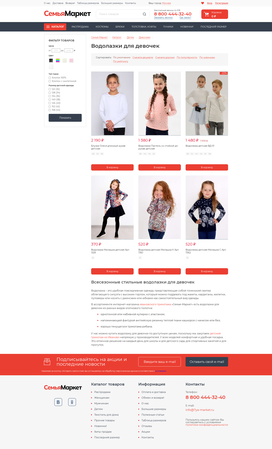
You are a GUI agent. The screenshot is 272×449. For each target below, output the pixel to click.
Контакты (130, 3)
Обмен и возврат (153, 398)
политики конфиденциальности (207, 424)
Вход (209, 3)
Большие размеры (112, 3)
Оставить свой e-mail (207, 362)
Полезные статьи (153, 415)
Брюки (120, 26)
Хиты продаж (103, 432)
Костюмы (102, 26)
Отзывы (147, 426)
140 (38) (56, 99)
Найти (144, 14)
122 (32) (56, 89)
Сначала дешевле (143, 57)
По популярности (187, 57)
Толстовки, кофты (144, 26)
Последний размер (214, 26)
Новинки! (187, 26)
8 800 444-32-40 (173, 14)
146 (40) (56, 103)
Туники (168, 26)
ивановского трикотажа (156, 304)
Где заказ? (185, 17)
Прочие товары (104, 420)
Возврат (70, 3)
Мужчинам (101, 403)
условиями (160, 371)
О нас (47, 3)
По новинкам (207, 57)
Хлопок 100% (59, 78)
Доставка (58, 3)
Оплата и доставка (154, 392)
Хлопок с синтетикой (64, 81)
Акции (146, 432)
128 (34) (56, 93)
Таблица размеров (88, 3)
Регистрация (221, 3)
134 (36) (56, 96)
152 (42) (56, 106)
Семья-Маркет (67, 14)
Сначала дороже (165, 57)
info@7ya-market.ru (200, 410)
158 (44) (56, 110)
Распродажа (80, 26)
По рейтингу (120, 61)
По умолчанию (121, 57)
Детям (98, 409)
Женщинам (101, 398)
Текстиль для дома (106, 415)
